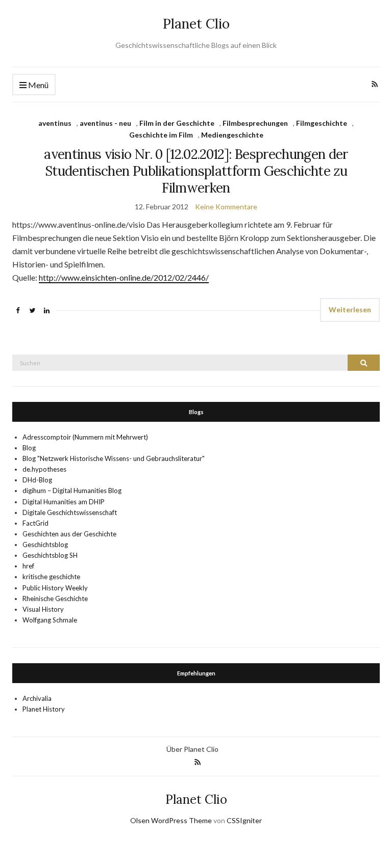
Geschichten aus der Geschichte (69, 534)
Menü (37, 85)
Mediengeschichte (232, 134)
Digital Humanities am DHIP (63, 502)
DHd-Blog (37, 480)
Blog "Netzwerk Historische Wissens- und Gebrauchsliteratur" (113, 458)
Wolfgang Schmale (49, 620)
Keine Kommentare (226, 206)
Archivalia (37, 698)
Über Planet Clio (192, 749)
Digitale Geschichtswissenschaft (69, 512)
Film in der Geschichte (176, 123)
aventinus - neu (105, 123)
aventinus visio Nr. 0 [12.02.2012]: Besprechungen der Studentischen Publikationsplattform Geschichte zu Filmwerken (196, 171)
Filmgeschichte (321, 123)
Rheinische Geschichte (55, 598)
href (28, 566)
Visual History (43, 609)
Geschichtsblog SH (50, 555)
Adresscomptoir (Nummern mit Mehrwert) (85, 437)
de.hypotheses (44, 469)
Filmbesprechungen (255, 123)
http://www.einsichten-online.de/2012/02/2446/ (124, 277)
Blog (29, 448)
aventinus (54, 123)
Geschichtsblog (45, 544)
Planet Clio (196, 23)
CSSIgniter (244, 820)
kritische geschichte (51, 577)
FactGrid (35, 523)
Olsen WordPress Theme (171, 820)
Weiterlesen (350, 309)
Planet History (43, 709)
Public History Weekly (55, 588)
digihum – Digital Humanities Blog (71, 490)
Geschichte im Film (161, 134)
